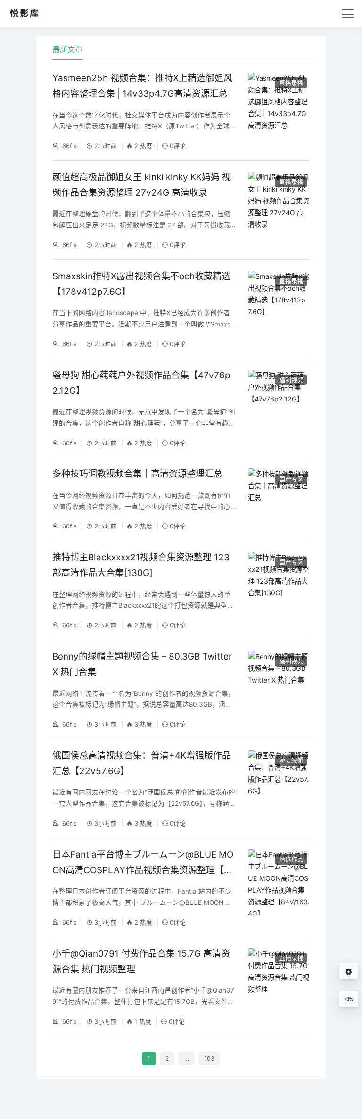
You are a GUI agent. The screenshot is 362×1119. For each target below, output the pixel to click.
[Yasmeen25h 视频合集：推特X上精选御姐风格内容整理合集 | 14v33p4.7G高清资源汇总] (279, 111)
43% (349, 999)
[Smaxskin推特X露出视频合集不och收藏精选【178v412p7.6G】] (279, 309)
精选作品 (291, 859)
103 (209, 1058)
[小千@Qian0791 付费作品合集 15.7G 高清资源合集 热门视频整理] (279, 986)
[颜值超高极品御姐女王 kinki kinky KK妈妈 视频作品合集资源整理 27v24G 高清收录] (279, 210)
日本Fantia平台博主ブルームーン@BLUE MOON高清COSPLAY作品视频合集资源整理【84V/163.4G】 (143, 870)
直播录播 (291, 82)
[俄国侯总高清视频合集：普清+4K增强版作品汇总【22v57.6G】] (279, 788)
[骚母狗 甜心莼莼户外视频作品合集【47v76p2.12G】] (279, 408)
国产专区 (291, 479)
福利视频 (291, 380)
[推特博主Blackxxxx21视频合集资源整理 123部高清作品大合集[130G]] (279, 590)
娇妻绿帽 (291, 760)
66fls (68, 146)
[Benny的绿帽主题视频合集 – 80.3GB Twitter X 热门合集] (279, 689)
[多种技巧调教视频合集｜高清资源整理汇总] (279, 499)
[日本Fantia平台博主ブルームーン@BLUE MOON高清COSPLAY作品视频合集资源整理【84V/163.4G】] (279, 887)
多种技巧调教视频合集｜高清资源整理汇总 (137, 473)
